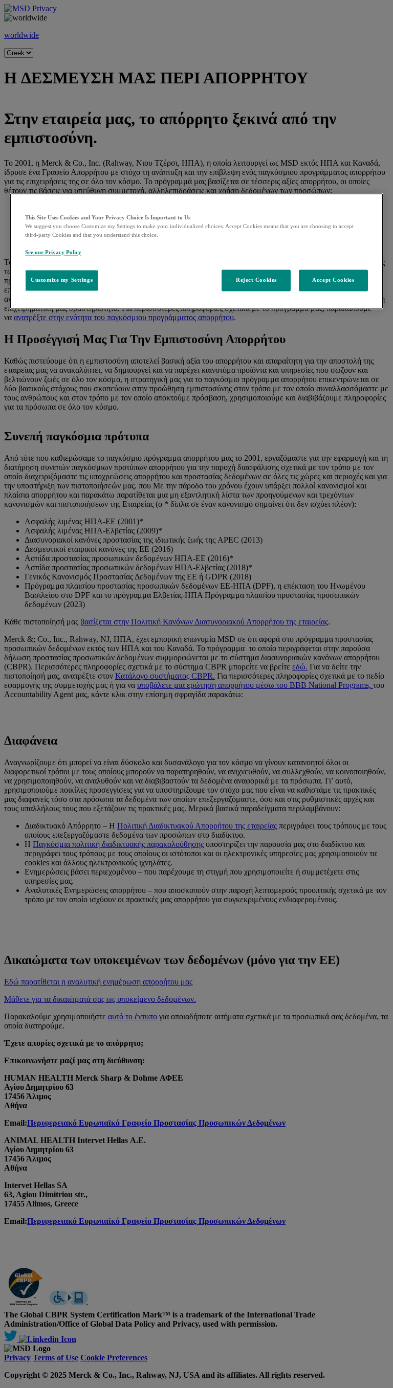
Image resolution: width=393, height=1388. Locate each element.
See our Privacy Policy (53, 253)
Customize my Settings (62, 280)
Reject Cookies (256, 280)
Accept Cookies (333, 280)
